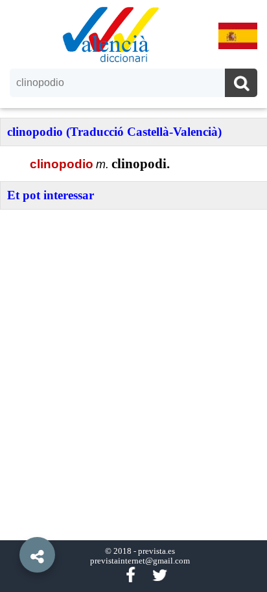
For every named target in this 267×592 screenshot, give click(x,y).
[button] (13, 525)
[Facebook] (130, 575)
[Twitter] (159, 575)
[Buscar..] (241, 84)
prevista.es (156, 551)
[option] (133, 296)
